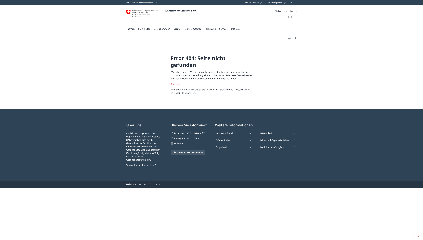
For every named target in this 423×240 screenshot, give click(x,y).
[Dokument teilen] (295, 38)
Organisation (222, 147)
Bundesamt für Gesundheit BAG (181, 10)
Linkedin (178, 143)
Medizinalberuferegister (272, 147)
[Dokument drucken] (289, 38)
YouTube (195, 138)
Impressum (142, 184)
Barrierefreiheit (155, 184)
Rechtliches (131, 184)
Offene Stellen (223, 140)
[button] (130, 28)
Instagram (179, 138)
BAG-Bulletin (266, 133)
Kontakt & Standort (226, 133)
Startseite (175, 84)
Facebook (179, 133)
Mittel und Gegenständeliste (274, 140)
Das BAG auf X (197, 133)
